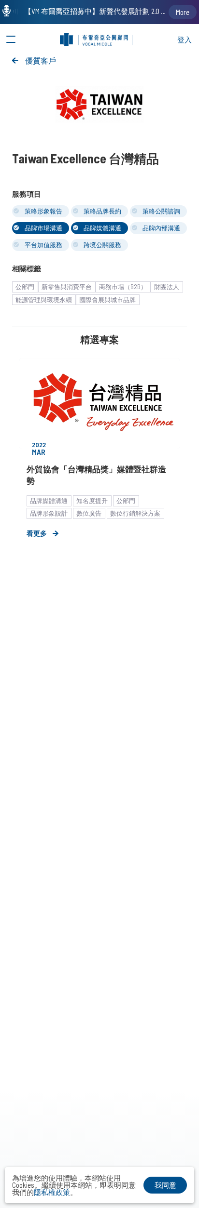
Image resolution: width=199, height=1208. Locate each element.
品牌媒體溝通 (102, 228)
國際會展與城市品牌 (107, 300)
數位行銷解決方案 (135, 513)
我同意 (165, 1185)
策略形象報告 (43, 211)
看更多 (37, 533)
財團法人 (166, 287)
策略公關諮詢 (161, 211)
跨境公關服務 (102, 245)
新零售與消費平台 (67, 287)
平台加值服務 (43, 245)
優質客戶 (40, 60)
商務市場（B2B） (123, 287)
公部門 (24, 287)
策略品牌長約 (102, 211)
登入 (184, 39)
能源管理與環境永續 (43, 300)
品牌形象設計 (49, 513)
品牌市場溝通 (43, 228)
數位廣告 (88, 513)
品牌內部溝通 (161, 228)
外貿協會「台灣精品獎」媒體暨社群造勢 (96, 474)
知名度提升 (92, 500)
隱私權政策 (52, 1192)
